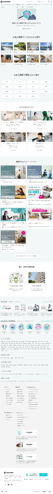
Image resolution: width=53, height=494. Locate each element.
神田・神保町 (31, 347)
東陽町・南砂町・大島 (44, 347)
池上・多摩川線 (9, 345)
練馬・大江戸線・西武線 (32, 348)
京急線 (2, 350)
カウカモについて (29, 1)
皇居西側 (29, 343)
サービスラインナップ (33, 391)
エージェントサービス (33, 389)
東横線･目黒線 (34, 341)
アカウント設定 (9, 402)
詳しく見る (13, 128)
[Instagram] (11, 484)
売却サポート (8, 415)
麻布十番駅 (8, 366)
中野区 (19, 357)
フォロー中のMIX (9, 400)
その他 (5, 350)
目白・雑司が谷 (43, 345)
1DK (6, 381)
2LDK (23, 381)
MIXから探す (19, 402)
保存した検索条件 (9, 398)
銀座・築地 (15, 343)
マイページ (8, 389)
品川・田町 (11, 343)
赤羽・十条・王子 (24, 348)
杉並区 (22, 357)
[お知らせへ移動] (48, 1)
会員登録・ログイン (21, 425)
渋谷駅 (10, 365)
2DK (20, 381)
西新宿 (43, 343)
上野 (8, 347)
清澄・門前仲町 (24, 343)
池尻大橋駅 (15, 365)
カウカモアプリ (20, 419)
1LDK (9, 381)
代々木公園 (46, 341)
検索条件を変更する (26, 28)
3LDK (31, 381)
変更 (50, 491)
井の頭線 (2, 343)
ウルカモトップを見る (47, 301)
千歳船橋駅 (25, 365)
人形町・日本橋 (18, 347)
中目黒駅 (34, 365)
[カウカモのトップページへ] (5, 1)
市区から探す (20, 393)
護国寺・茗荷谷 (4, 347)
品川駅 (7, 365)
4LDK (38, 381)
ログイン (41, 1)
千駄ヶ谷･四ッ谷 (38, 343)
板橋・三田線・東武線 (41, 348)
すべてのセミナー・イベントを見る (26, 256)
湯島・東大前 (12, 347)
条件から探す (20, 389)
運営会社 (26, 479)
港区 (2, 357)
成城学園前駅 (20, 365)
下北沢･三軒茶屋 (28, 341)
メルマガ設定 (8, 404)
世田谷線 (14, 345)
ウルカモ (7, 419)
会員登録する (43, 474)
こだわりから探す (20, 400)
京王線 (23, 345)
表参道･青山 (3, 341)
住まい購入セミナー (33, 393)
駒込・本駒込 (37, 347)
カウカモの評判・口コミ (22, 417)
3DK (28, 381)
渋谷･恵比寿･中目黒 (14, 341)
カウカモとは (20, 415)
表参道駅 (46, 365)
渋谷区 (16, 357)
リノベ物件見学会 (32, 398)
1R (1, 381)
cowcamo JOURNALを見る (46, 321)
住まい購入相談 (32, 395)
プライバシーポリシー (38, 479)
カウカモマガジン (32, 408)
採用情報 (47, 479)
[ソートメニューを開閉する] (2, 491)
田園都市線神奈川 (16, 348)
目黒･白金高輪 (21, 341)
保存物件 (7, 395)
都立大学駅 (30, 365)
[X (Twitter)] (5, 484)
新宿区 (5, 357)
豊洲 (19, 343)
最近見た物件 (8, 393)
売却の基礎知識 (9, 417)
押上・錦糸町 (37, 345)
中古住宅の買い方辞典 (33, 404)
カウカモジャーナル (33, 406)
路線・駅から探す (20, 395)
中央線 (33, 343)
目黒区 (8, 357)
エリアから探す (20, 398)
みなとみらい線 (9, 348)
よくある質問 (20, 421)
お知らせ (7, 391)
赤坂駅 (38, 365)
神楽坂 (6, 343)
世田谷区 (12, 357)
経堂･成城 (19, 345)
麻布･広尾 (8, 341)
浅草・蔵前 (32, 345)
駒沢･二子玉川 (40, 341)
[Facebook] (8, 484)
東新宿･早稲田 (47, 343)
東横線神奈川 (3, 348)
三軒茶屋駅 (3, 365)
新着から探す (20, 391)
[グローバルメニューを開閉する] (51, 1)
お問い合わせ (20, 423)
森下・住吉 (27, 345)
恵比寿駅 (42, 365)
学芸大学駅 (3, 366)
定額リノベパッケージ (33, 402)
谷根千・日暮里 (25, 347)
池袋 (48, 345)
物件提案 (30, 400)
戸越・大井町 (3, 345)
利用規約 (31, 479)
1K (3, 381)
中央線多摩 (48, 348)
